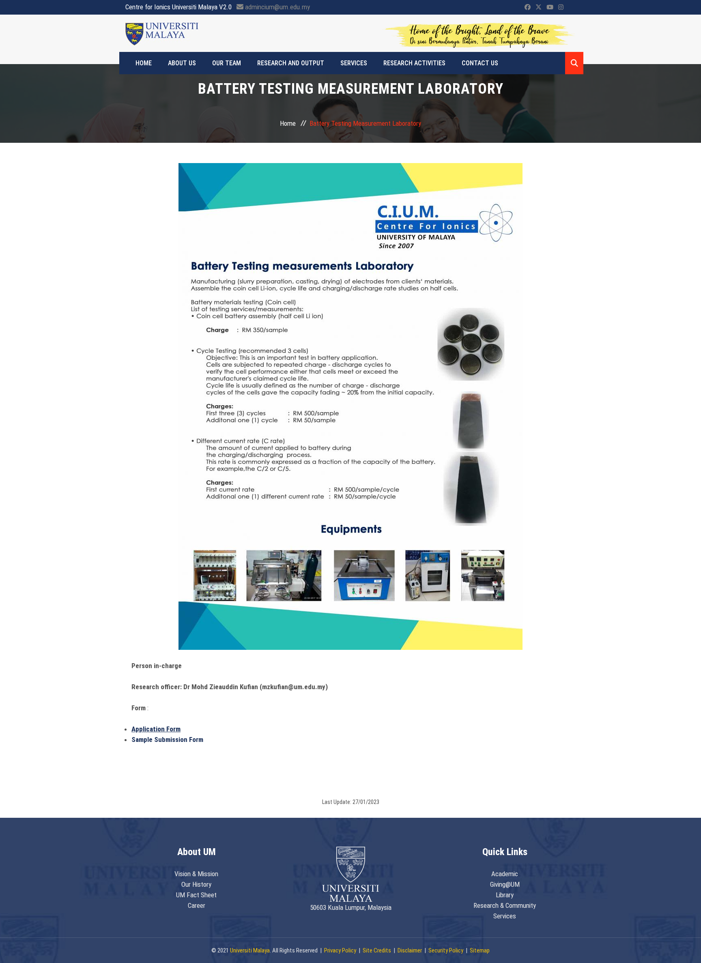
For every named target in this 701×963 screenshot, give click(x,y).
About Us (182, 63)
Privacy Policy (340, 950)
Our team (226, 63)
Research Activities (414, 63)
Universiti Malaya (250, 950)
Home (143, 63)
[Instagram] (560, 7)
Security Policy (445, 950)
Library (505, 895)
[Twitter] (538, 7)
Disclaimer (410, 950)
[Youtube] (549, 7)
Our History (196, 884)
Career (196, 905)
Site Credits (377, 950)
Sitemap (480, 950)
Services (353, 63)
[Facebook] (528, 7)
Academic (504, 874)
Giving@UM (505, 884)
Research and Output (290, 63)
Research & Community (504, 905)
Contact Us (480, 63)
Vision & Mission (196, 874)
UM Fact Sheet (196, 895)
